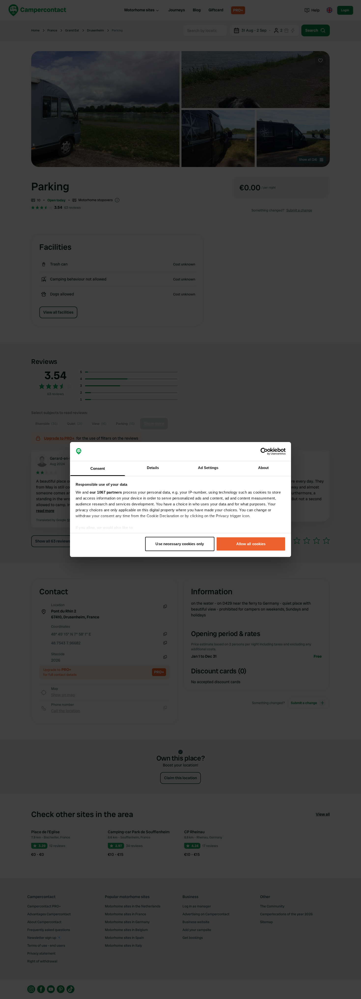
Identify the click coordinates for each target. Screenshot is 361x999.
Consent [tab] (97, 468)
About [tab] (263, 468)
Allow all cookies (251, 544)
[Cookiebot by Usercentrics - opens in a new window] (264, 451)
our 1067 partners (106, 492)
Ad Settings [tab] (208, 468)
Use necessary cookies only (179, 544)
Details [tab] (153, 468)
